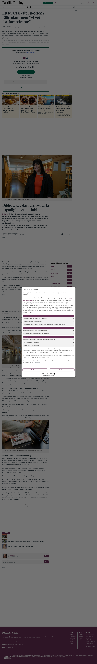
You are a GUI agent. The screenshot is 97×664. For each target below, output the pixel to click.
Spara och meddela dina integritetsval (31, 345)
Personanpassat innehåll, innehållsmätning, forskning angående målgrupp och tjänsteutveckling (44, 324)
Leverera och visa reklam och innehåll (31, 342)
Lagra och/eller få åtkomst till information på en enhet (35, 318)
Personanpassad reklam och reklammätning (32, 321)
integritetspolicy (37, 362)
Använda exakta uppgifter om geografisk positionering (35, 330)
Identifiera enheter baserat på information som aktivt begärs (36, 333)
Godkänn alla (62, 369)
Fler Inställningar (35, 369)
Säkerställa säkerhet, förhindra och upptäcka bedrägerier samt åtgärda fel (39, 339)
